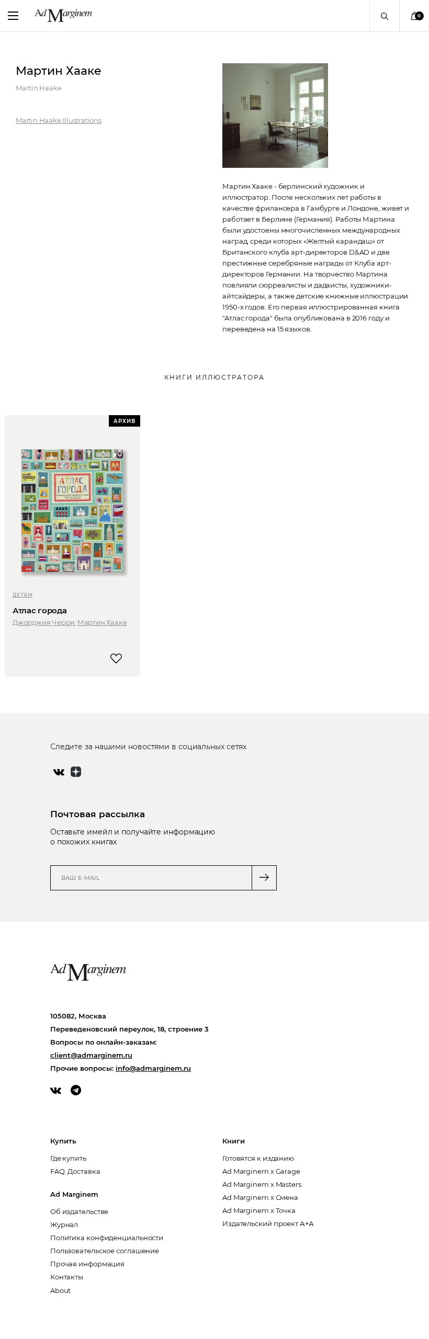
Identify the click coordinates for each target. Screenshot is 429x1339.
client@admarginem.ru (91, 1055)
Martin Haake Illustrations (58, 120)
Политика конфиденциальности (106, 1237)
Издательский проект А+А (268, 1223)
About (60, 1290)
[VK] (55, 1090)
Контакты (66, 1277)
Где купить (68, 1158)
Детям (23, 595)
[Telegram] (76, 1090)
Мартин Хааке (102, 622)
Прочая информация (87, 1264)
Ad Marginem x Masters (261, 1184)
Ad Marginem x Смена (260, 1197)
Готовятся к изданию (258, 1158)
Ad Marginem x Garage (261, 1171)
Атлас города (39, 610)
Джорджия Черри (44, 622)
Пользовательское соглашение (104, 1250)
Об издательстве (79, 1211)
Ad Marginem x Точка (259, 1210)
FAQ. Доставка (75, 1171)
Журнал (64, 1224)
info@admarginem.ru (153, 1068)
